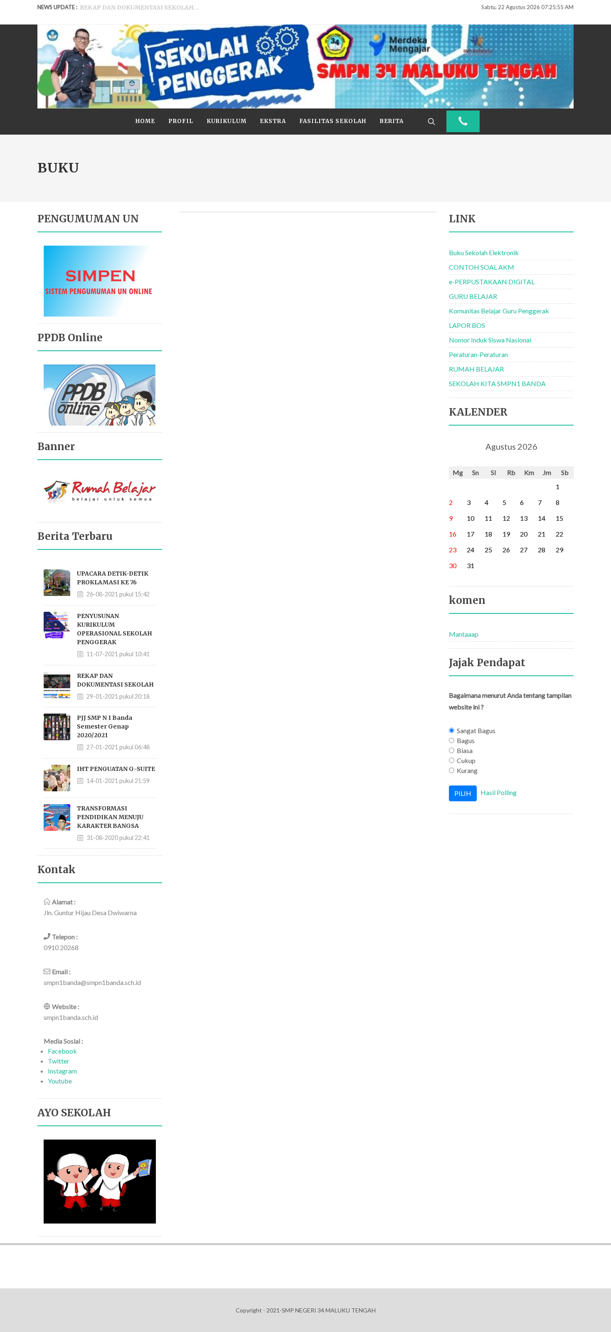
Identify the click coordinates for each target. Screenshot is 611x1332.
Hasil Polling (498, 792)
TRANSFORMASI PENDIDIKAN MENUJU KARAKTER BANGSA (110, 817)
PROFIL (180, 121)
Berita (391, 121)
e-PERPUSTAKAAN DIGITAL (492, 282)
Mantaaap (463, 634)
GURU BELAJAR (473, 296)
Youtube (60, 1081)
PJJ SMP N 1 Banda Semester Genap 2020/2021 (104, 726)
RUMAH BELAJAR (476, 369)
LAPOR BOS (467, 325)
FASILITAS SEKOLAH (332, 121)
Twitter (58, 1061)
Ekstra (273, 121)
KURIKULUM (226, 121)
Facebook (62, 1051)
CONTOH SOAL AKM (481, 267)
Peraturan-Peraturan (478, 354)
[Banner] (100, 493)
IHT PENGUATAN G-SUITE (116, 769)
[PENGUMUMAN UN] (100, 280)
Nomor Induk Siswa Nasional (490, 340)
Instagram (62, 1071)
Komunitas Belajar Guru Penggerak (499, 311)
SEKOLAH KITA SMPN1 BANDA (497, 383)
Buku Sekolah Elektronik (484, 252)
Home (145, 121)
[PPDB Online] (100, 394)
